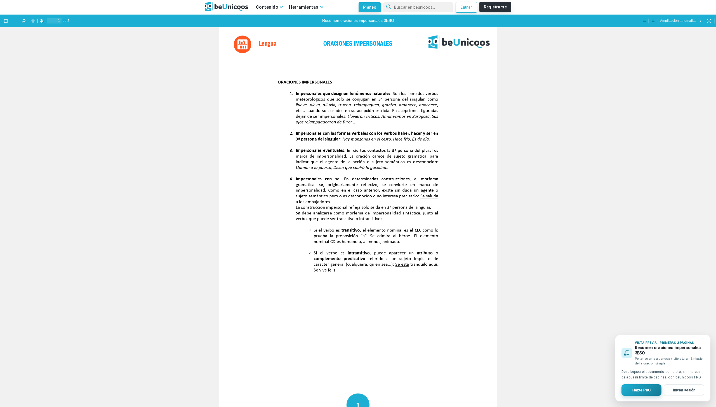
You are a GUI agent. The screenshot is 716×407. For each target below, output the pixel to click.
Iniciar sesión (684, 390)
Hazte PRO (641, 390)
